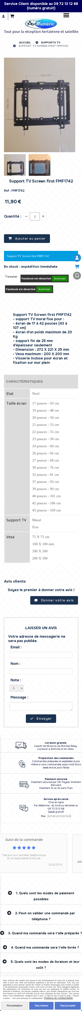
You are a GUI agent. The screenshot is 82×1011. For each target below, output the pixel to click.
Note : (16, 680)
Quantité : (12, 216)
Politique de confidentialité (58, 998)
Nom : (15, 663)
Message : (19, 697)
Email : (16, 647)
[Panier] (77, 267)
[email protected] (59, 816)
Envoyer (44, 719)
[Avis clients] (77, 276)
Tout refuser (41, 1005)
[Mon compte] (77, 258)
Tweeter (11, 277)
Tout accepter (68, 1005)
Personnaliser (15, 1005)
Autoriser (60, 278)
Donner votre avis (57, 600)
